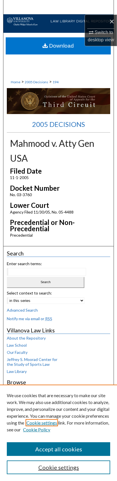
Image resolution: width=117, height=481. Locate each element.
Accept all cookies (58, 449)
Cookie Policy (36, 429)
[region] (58, 433)
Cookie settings (41, 422)
